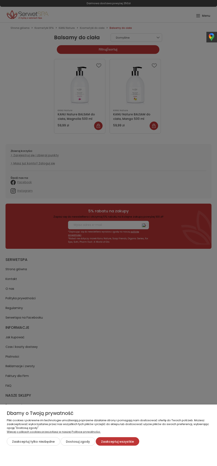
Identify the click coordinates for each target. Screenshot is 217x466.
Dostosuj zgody (78, 441)
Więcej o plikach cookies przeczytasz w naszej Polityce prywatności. (54, 432)
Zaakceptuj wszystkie (117, 441)
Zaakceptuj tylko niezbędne (33, 441)
